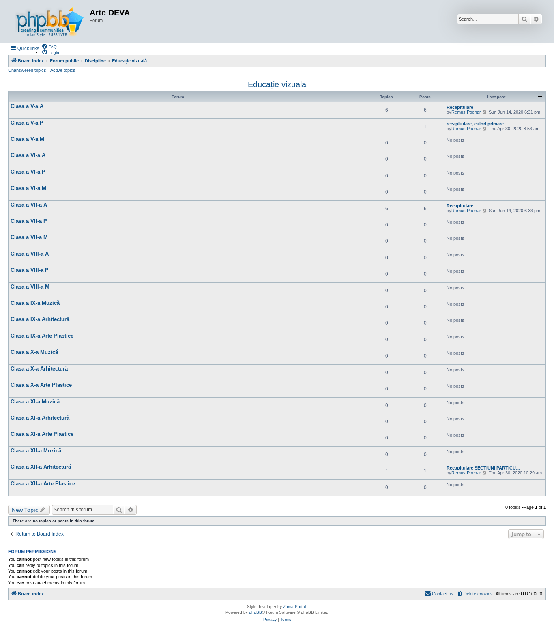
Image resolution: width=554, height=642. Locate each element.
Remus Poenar (466, 112)
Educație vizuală (277, 84)
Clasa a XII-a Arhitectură (41, 467)
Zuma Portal (294, 606)
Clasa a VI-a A (28, 155)
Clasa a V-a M (27, 139)
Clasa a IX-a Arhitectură (40, 319)
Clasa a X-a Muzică (34, 352)
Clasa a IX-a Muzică (35, 303)
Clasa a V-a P (27, 123)
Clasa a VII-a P (29, 221)
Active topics (62, 70)
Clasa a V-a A (27, 106)
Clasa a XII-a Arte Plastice (43, 483)
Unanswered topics (27, 70)
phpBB (255, 612)
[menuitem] (49, 46)
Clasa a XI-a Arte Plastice (42, 434)
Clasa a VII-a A (29, 205)
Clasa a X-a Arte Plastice (41, 385)
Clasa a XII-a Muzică (36, 451)
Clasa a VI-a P (28, 172)
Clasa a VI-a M (28, 188)
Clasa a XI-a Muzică (35, 402)
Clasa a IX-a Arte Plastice (42, 336)
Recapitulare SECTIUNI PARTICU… (483, 467)
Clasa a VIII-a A (30, 254)
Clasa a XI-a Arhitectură (40, 418)
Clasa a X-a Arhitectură (39, 369)
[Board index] (50, 21)
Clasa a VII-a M (29, 237)
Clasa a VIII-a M (30, 287)
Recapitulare (460, 107)
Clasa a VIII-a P (30, 270)
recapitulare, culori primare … (478, 123)
